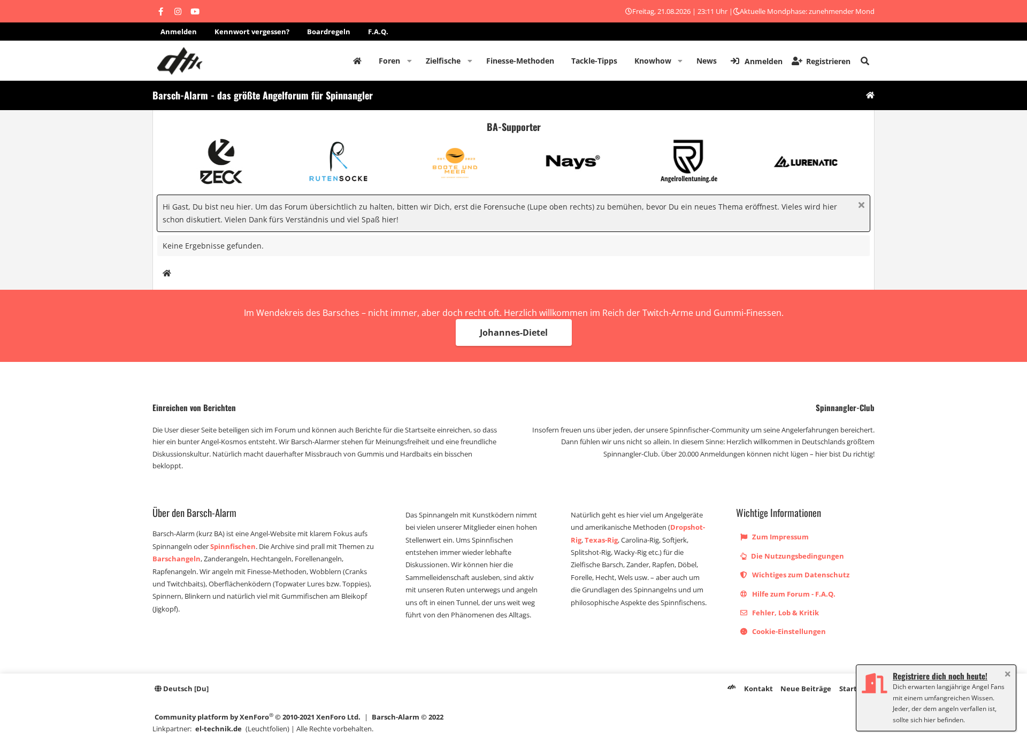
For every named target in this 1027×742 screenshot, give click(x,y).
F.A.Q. (378, 31)
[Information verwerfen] (859, 206)
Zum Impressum (779, 537)
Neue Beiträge (805, 688)
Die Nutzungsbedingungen (796, 556)
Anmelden (178, 31)
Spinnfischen (233, 546)
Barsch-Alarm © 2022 (407, 717)
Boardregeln (328, 31)
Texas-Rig (601, 540)
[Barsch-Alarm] (731, 688)
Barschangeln (176, 558)
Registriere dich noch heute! (940, 676)
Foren (389, 61)
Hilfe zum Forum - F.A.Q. (793, 594)
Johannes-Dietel (514, 332)
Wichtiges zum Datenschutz (799, 574)
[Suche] (865, 61)
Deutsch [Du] (185, 688)
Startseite (357, 61)
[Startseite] (870, 95)
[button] (409, 61)
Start (848, 688)
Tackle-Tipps (594, 61)
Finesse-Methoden (520, 61)
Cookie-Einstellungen (788, 631)
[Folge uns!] (160, 11)
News (706, 61)
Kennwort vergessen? (251, 31)
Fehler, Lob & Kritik (784, 612)
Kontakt (758, 688)
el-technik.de (218, 728)
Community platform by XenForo (258, 717)
